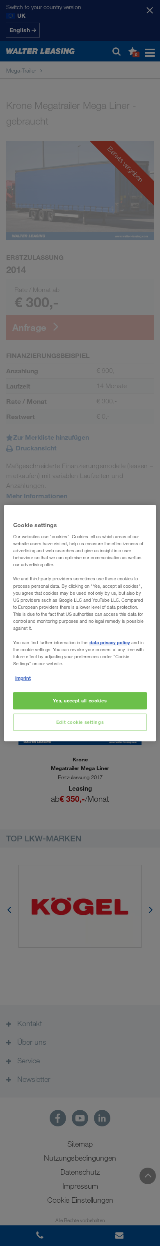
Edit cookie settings (80, 722)
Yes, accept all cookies (80, 701)
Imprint (23, 678)
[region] (80, 623)
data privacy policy (109, 642)
